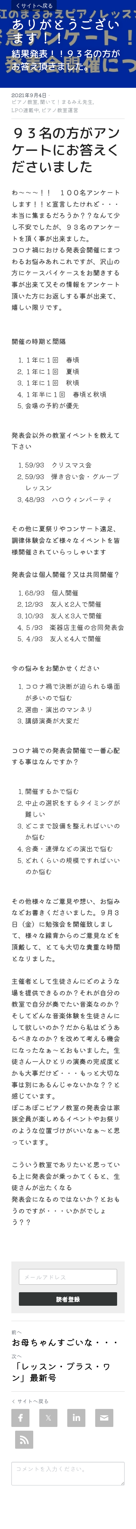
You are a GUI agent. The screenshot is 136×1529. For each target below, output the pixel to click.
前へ (16, 1332)
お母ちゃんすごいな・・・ (65, 1342)
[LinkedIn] (76, 1418)
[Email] (104, 1418)
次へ (16, 1356)
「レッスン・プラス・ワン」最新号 (61, 1372)
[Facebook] (20, 1418)
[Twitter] (48, 1418)
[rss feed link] (24, 1440)
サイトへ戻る (37, 5)
